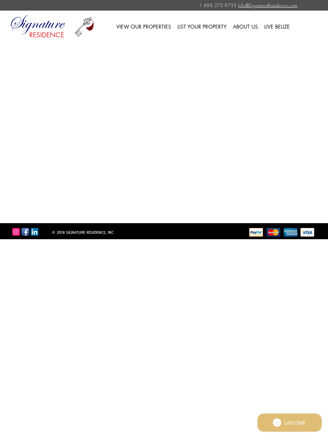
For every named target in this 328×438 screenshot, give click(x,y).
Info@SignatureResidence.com (267, 5)
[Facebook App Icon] (25, 232)
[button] (143, 27)
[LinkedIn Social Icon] (34, 232)
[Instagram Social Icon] (16, 232)
